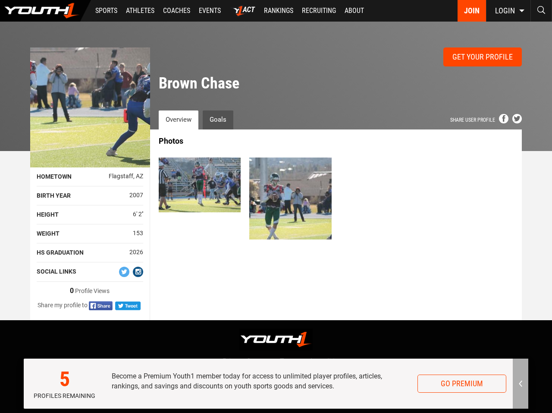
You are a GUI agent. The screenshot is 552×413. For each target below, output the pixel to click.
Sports (106, 10)
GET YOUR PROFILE (482, 56)
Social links (56, 271)
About (354, 10)
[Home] (45, 11)
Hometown (54, 176)
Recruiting (319, 10)
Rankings (278, 10)
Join (472, 10)
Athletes (140, 10)
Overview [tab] (178, 119)
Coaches (176, 10)
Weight (48, 233)
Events (210, 10)
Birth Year (54, 195)
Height (48, 214)
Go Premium (462, 383)
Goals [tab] (218, 119)
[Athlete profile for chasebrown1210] (290, 199)
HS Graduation (60, 252)
